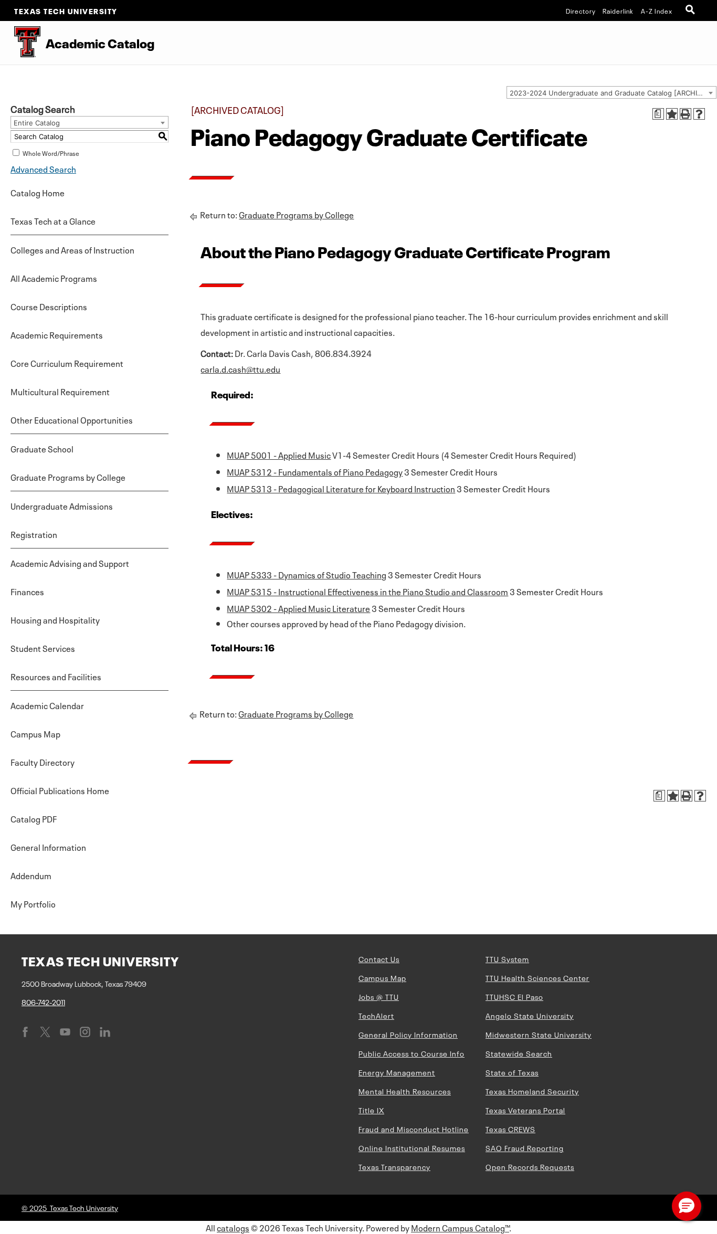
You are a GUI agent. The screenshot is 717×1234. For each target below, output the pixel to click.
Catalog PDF (33, 818)
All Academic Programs (53, 277)
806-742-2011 (43, 1001)
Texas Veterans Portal (525, 1109)
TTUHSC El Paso (514, 996)
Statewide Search (519, 1053)
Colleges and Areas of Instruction (72, 249)
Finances (27, 591)
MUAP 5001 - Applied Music (279, 454)
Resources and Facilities (55, 676)
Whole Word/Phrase (51, 152)
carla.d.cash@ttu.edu (240, 368)
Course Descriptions (48, 306)
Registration (33, 534)
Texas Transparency (394, 1166)
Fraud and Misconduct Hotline (413, 1128)
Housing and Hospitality (55, 619)
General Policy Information (408, 1034)
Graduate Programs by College (67, 476)
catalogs (233, 1227)
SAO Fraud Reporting (525, 1147)
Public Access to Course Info (411, 1053)
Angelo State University (530, 1015)
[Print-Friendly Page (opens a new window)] (685, 114)
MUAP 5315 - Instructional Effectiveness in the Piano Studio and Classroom (367, 591)
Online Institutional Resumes (411, 1147)
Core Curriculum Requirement (66, 362)
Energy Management (396, 1072)
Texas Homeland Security (532, 1090)
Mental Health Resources (404, 1090)
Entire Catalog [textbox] (37, 123)
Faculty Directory (42, 761)
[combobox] (611, 92)
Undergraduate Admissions (61, 505)
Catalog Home (37, 192)
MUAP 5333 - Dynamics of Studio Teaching (306, 574)
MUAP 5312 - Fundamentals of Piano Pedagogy (315, 471)
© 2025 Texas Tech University (70, 1207)
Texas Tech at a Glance (53, 220)
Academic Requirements (56, 334)
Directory (581, 10)
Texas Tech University (66, 10)
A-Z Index (656, 10)
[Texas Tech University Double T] (20, 43)
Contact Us (378, 958)
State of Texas (512, 1072)
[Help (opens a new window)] (699, 114)
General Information (48, 846)
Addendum (30, 875)
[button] (686, 1206)
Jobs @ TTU (378, 996)
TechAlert (376, 1015)
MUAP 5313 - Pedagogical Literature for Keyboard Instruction (341, 488)
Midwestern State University (539, 1034)
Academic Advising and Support (69, 562)
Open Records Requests (530, 1166)
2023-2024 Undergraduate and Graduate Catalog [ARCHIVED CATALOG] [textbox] (613, 93)
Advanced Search (43, 168)
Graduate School (41, 448)
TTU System (507, 958)
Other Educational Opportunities (71, 419)
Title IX (371, 1109)
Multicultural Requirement (60, 391)
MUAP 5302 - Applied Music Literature (298, 608)
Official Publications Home (59, 790)
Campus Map (35, 733)
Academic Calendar (47, 705)
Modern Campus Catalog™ (460, 1227)
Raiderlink (618, 10)
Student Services (42, 647)
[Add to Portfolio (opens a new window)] (672, 114)
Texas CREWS (510, 1128)
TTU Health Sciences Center (537, 977)
